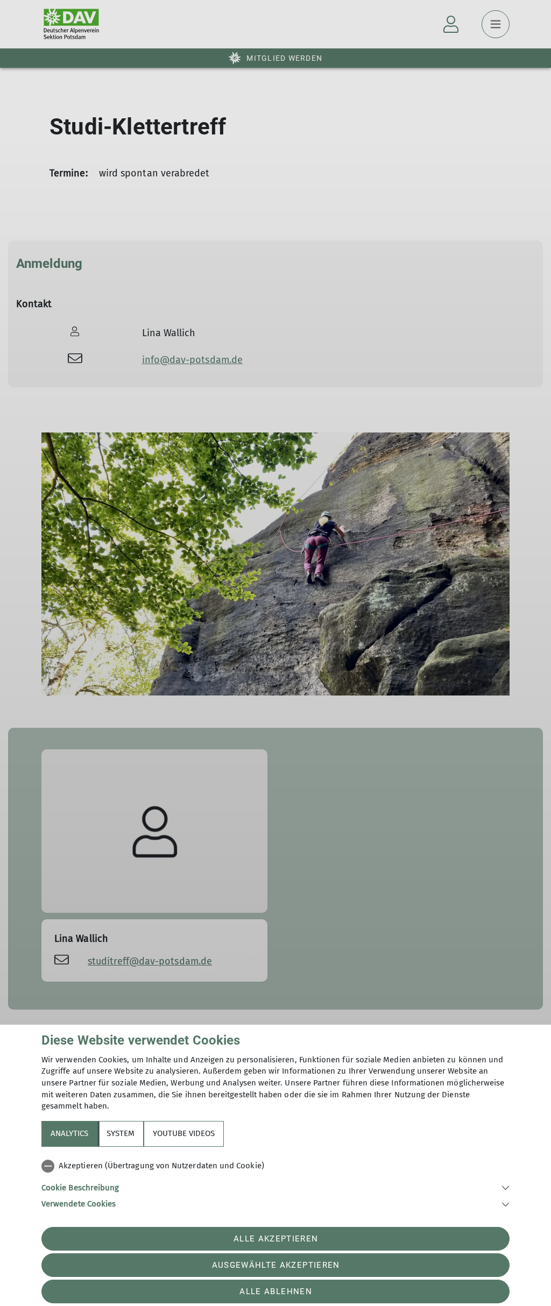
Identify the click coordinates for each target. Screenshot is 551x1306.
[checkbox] (275, 1166)
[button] (275, 1187)
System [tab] (121, 1133)
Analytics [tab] (69, 1133)
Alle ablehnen (275, 1291)
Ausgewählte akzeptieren (276, 1265)
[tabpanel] (275, 1182)
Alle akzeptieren (276, 1239)
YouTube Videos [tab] (184, 1133)
